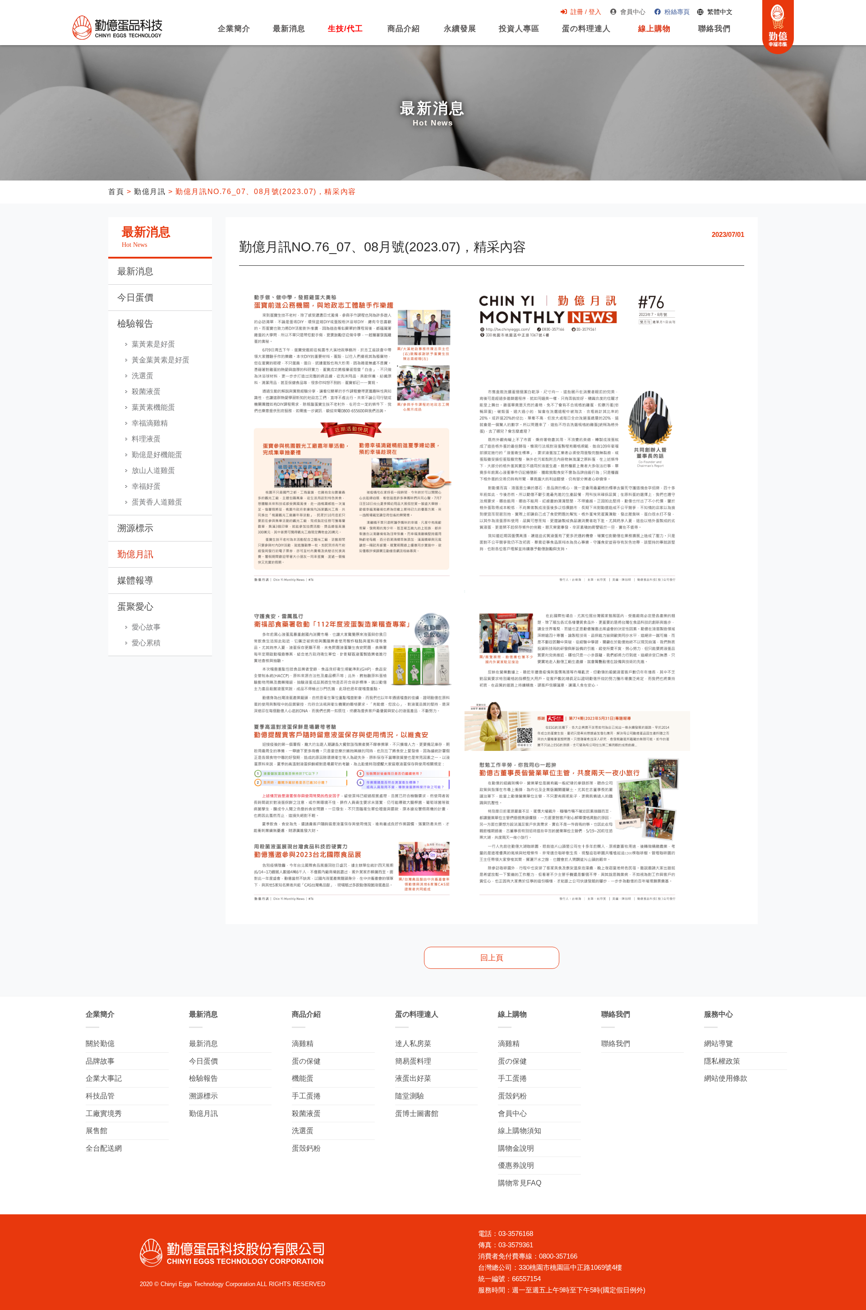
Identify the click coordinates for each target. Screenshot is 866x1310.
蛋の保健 (306, 1061)
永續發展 (460, 33)
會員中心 (632, 11)
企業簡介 (234, 33)
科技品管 (100, 1096)
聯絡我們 (714, 33)
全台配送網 (104, 1148)
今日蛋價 (135, 297)
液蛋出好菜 (413, 1078)
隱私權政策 (722, 1061)
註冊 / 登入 (586, 11)
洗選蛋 (142, 376)
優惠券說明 (516, 1165)
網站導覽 (718, 1043)
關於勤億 (100, 1043)
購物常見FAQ (519, 1183)
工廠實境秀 (104, 1113)
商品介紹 (402, 33)
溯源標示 (135, 528)
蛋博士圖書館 (416, 1113)
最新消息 (289, 33)
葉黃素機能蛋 (153, 407)
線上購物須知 (519, 1130)
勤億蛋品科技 (117, 27)
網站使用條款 (725, 1078)
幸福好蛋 (146, 486)
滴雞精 (302, 1043)
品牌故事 (100, 1061)
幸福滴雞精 (150, 423)
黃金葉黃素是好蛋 (160, 360)
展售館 (96, 1130)
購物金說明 (516, 1148)
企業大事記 (104, 1078)
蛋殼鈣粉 (306, 1148)
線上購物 (652, 33)
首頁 (116, 191)
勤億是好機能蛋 (157, 454)
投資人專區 (519, 33)
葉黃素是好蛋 (153, 344)
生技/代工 (345, 33)
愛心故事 (146, 627)
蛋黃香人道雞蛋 (157, 502)
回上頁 (491, 958)
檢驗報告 (135, 324)
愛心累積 (146, 643)
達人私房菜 (413, 1043)
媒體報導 (135, 580)
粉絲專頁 (677, 11)
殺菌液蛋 (146, 391)
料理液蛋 (146, 439)
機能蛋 (302, 1078)
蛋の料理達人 (586, 33)
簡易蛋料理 (413, 1061)
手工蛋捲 (306, 1096)
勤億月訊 (150, 191)
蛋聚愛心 (135, 606)
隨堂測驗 (409, 1096)
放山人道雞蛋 (153, 470)
